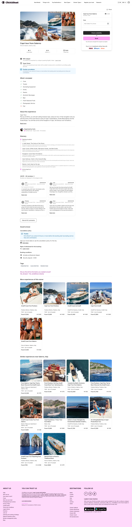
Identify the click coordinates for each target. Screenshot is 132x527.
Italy (71, 498)
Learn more (26, 248)
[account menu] (128, 2)
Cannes (71, 501)
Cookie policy (6, 505)
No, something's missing (36, 273)
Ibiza (71, 500)
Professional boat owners (9, 501)
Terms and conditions (8, 507)
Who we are (6, 494)
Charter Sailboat (74, 507)
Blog (4, 520)
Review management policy (10, 518)
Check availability (96, 33)
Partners (5, 511)
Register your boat (89, 2)
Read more (23, 123)
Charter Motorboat (74, 509)
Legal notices (6, 509)
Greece (71, 496)
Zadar (71, 503)
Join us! (5, 512)
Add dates (25, 243)
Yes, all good (24, 273)
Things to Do (46, 2)
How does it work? (7, 496)
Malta (71, 492)
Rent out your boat (7, 500)
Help (4, 492)
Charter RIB (72, 513)
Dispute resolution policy (9, 516)
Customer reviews (26, 501)
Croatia (71, 494)
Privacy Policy (6, 503)
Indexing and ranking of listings (11, 514)
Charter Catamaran (74, 511)
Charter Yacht (73, 515)
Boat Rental (37, 2)
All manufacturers (74, 516)
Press (4, 498)
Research (98, 2)
